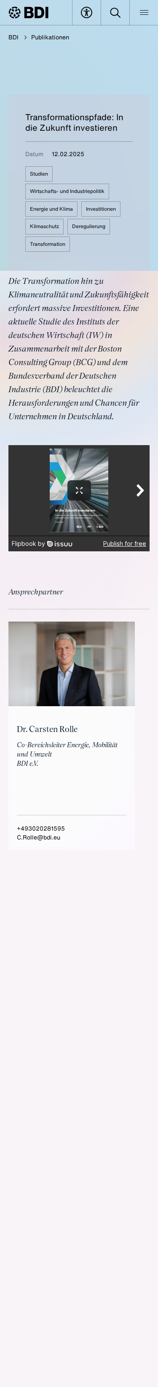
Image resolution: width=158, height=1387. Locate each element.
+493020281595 (41, 828)
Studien (39, 173)
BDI (13, 37)
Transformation (47, 244)
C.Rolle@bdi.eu (38, 837)
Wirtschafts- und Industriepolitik (67, 191)
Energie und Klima (51, 208)
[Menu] (144, 12)
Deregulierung (88, 226)
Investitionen (101, 208)
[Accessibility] (86, 12)
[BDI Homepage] (28, 12)
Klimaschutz (44, 226)
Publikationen (50, 37)
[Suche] (115, 12)
